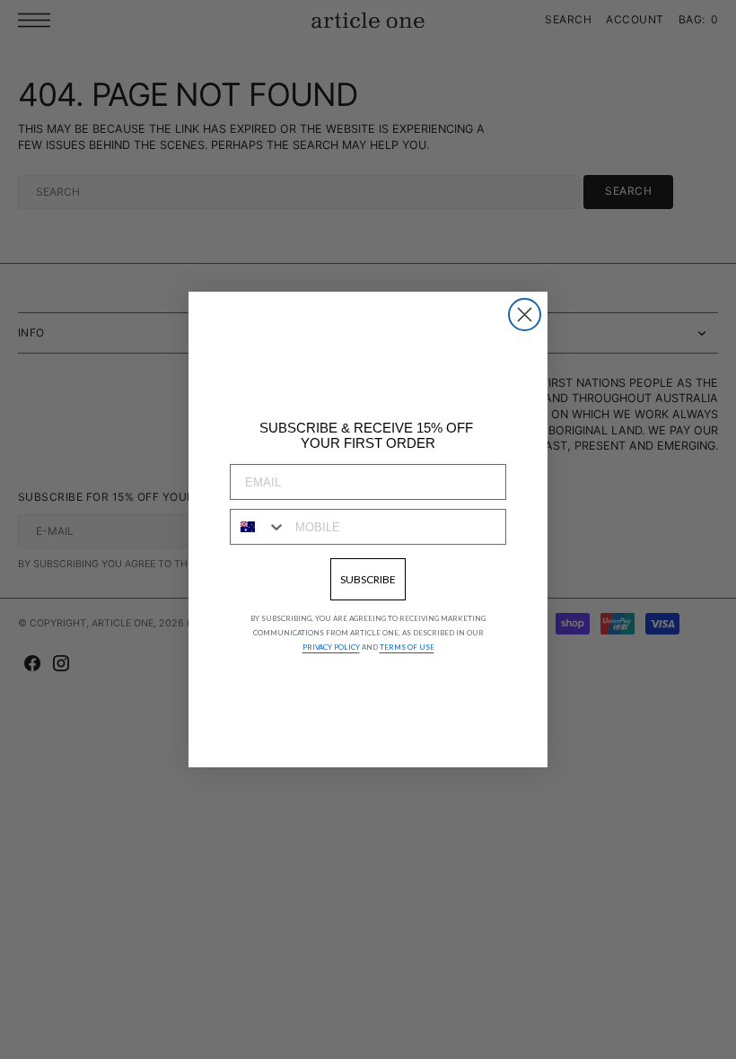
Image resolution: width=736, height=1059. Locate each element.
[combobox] (258, 527)
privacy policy (331, 647)
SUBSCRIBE (368, 579)
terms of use (407, 647)
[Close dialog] (524, 314)
